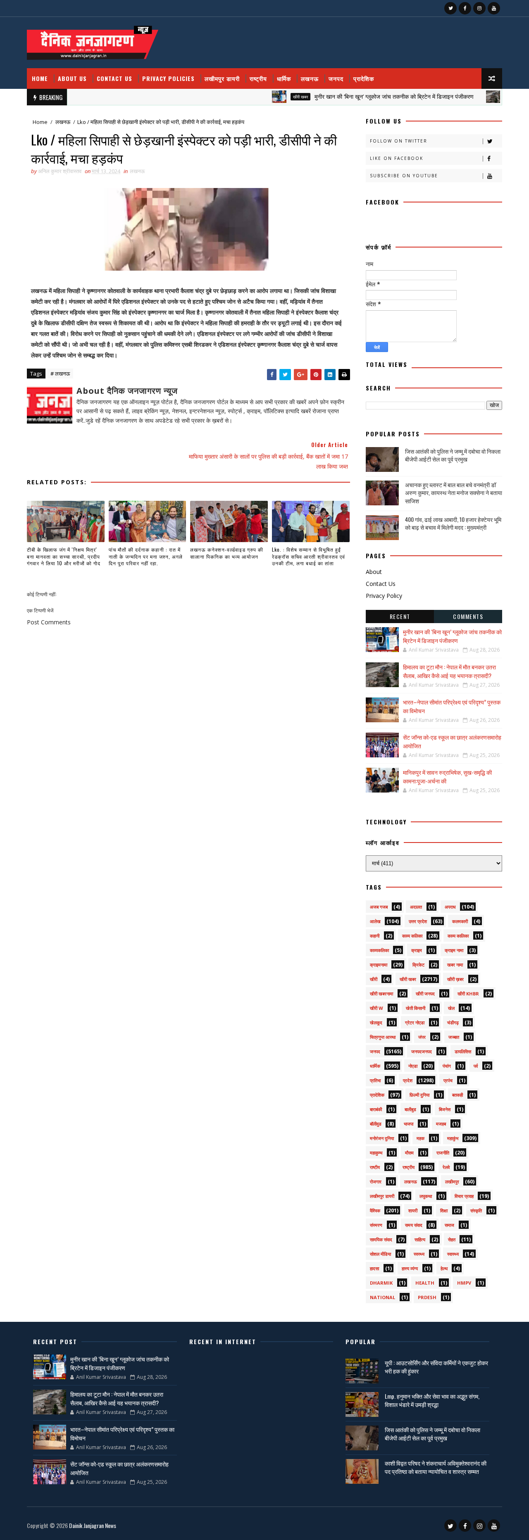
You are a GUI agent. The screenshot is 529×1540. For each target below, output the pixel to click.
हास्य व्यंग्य (410, 1268)
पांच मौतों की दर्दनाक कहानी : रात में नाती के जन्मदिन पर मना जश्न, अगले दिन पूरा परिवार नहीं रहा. (146, 556)
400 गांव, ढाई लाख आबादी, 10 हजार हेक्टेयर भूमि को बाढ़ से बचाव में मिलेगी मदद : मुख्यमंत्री (453, 523)
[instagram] (479, 8)
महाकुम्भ (376, 1153)
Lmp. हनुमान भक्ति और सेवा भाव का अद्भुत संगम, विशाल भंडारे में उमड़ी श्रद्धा (432, 1400)
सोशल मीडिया (380, 1254)
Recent (400, 616)
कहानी (374, 936)
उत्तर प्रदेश (418, 921)
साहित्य (420, 1239)
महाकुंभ (452, 1138)
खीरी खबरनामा (381, 993)
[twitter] (450, 8)
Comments (468, 616)
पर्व (476, 1066)
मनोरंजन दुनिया (382, 1138)
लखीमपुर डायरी (222, 78)
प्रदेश (407, 1080)
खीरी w (376, 1008)
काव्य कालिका (458, 936)
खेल (451, 1008)
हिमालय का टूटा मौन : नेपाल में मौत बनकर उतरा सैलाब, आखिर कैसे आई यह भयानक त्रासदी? (449, 671)
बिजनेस (444, 1109)
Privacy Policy (384, 596)
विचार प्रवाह (464, 1196)
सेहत (451, 1239)
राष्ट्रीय (258, 78)
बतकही (457, 1095)
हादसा (374, 1268)
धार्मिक (284, 78)
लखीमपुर (452, 1181)
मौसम (409, 1153)
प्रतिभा (375, 1080)
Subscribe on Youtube (404, 176)
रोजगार (375, 1181)
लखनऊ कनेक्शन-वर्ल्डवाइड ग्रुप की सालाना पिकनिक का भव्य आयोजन (226, 553)
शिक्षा (444, 1210)
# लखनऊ (60, 373)
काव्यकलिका (379, 950)
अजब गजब (379, 907)
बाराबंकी (376, 1109)
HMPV (464, 1283)
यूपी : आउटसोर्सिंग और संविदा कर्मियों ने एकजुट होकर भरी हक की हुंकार (436, 1366)
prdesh (427, 1297)
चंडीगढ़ (453, 1022)
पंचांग (447, 1066)
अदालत (416, 907)
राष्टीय (375, 1167)
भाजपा (408, 1124)
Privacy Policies (168, 78)
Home (40, 78)
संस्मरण (376, 1225)
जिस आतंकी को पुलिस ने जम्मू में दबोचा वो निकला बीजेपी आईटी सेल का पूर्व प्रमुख (452, 455)
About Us (72, 78)
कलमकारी (460, 921)
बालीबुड (410, 1109)
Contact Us (114, 78)
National (382, 1297)
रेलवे (446, 1167)
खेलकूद (376, 1022)
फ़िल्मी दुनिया (419, 1095)
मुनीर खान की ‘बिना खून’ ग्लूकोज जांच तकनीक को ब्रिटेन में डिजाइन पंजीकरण (370, 96)
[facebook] (465, 8)
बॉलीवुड (375, 1124)
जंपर (422, 1037)
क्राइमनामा (378, 965)
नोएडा (412, 1066)
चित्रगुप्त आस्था (383, 1037)
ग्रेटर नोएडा (414, 1022)
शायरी (412, 1210)
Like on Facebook (396, 158)
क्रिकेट (418, 965)
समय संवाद (413, 1225)
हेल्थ (444, 1268)
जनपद (336, 78)
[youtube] (494, 8)
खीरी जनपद (425, 993)
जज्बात (453, 1037)
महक (420, 1138)
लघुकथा (425, 1196)
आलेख (375, 921)
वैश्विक (488, 97)
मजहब (441, 1124)
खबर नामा (455, 965)
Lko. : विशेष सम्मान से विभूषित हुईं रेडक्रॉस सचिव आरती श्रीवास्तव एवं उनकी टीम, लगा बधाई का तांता (308, 556)
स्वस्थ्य (419, 1254)
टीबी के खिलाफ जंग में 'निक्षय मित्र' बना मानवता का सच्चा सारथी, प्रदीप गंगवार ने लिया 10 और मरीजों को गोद (63, 556)
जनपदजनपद (421, 1051)
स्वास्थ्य (453, 1254)
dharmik (381, 1283)
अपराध (450, 907)
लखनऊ (310, 78)
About (374, 572)
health (424, 1283)
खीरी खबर (277, 97)
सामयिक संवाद (381, 1239)
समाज (449, 1225)
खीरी (373, 979)
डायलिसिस (463, 1051)
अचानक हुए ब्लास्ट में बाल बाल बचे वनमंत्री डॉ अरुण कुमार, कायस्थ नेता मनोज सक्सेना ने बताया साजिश (453, 492)
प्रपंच (448, 1080)
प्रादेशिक (363, 78)
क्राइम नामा (454, 950)
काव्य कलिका (412, 936)
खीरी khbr (468, 993)
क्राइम (416, 950)
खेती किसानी (415, 1008)
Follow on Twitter (398, 141)
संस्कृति (476, 1210)
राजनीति (442, 1153)
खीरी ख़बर (455, 979)
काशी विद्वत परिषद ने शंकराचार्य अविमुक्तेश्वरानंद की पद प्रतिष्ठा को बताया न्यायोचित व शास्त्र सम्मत (435, 1467)
